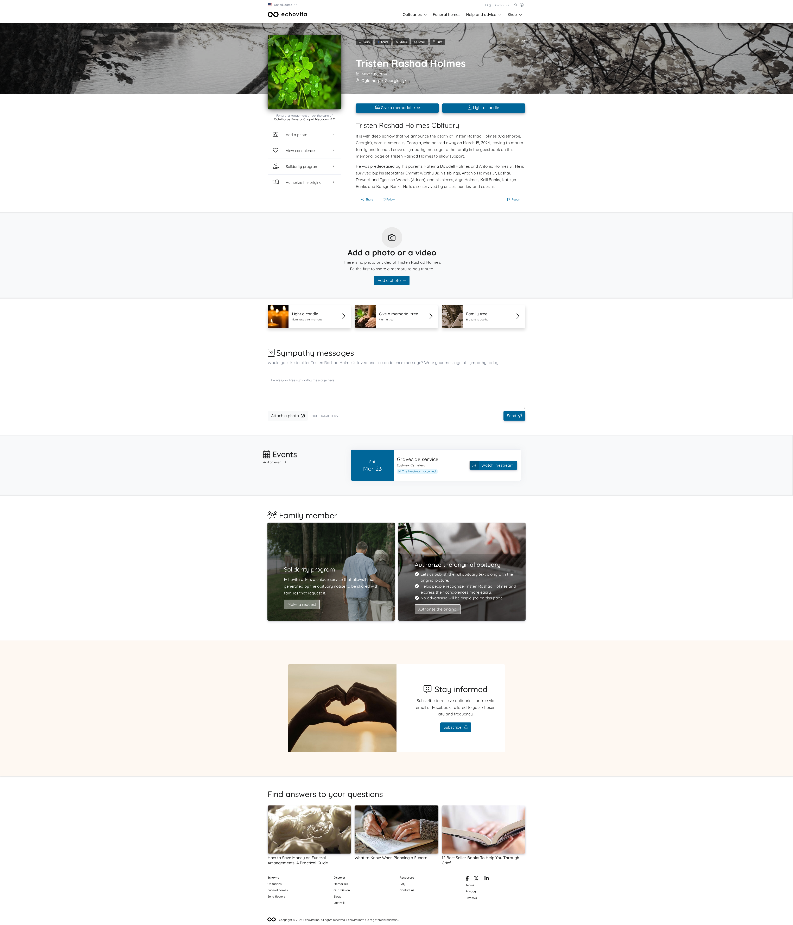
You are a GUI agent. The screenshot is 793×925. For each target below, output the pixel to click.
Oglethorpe (372, 80)
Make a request (301, 604)
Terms (470, 885)
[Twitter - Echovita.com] (476, 879)
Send (511, 415)
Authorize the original (437, 609)
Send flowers (276, 896)
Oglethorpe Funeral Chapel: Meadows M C (304, 119)
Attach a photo (285, 415)
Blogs (337, 896)
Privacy (471, 891)
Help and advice (481, 14)
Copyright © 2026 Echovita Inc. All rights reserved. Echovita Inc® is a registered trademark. (339, 920)
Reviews (471, 898)
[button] (282, 5)
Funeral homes (446, 14)
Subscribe (453, 727)
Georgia (392, 80)
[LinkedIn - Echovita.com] (486, 879)
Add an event (273, 462)
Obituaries (412, 14)
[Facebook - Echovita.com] (467, 879)
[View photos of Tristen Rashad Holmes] (304, 72)
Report (516, 199)
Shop (512, 14)
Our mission (342, 890)
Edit (522, 41)
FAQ (488, 5)
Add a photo (389, 280)
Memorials (341, 884)
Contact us (502, 5)
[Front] (287, 14)
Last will (339, 903)
